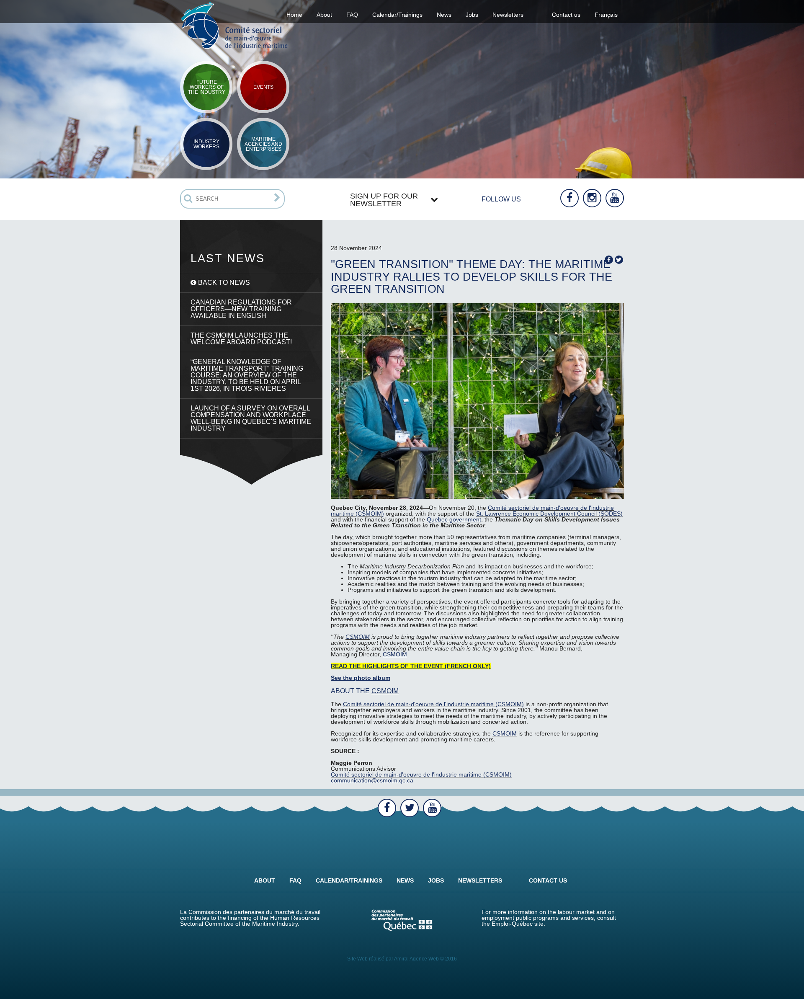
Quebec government (454, 519)
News (444, 14)
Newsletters (507, 14)
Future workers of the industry (206, 87)
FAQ (352, 14)
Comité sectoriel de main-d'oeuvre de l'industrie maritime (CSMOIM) (433, 704)
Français (606, 14)
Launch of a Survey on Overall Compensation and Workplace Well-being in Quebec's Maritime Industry (251, 418)
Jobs (472, 14)
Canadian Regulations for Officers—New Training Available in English (241, 309)
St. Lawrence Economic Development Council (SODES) (549, 513)
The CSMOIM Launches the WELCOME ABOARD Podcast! (241, 339)
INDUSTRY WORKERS (206, 144)
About (264, 880)
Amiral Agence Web (416, 959)
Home (294, 14)
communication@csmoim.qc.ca (372, 780)
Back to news (223, 282)
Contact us (566, 14)
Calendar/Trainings (397, 14)
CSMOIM (357, 636)
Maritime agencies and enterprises (263, 144)
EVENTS (263, 87)
